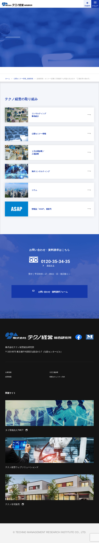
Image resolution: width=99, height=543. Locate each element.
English (87, 6)
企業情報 (8, 372)
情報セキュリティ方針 (57, 377)
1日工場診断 (54, 372)
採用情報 (8, 377)
